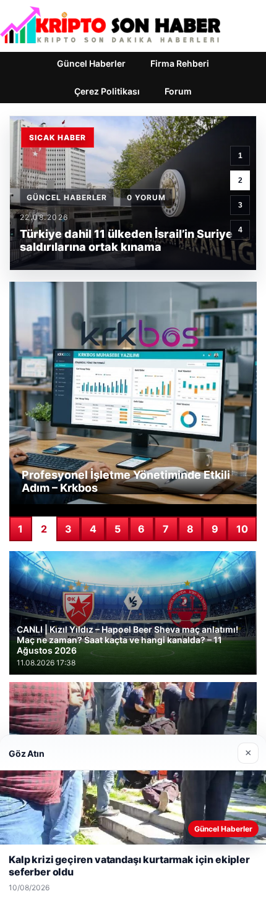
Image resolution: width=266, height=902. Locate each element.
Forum (178, 91)
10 (242, 529)
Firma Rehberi (179, 63)
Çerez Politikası (107, 91)
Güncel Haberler (91, 63)
